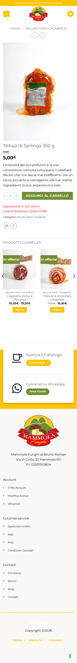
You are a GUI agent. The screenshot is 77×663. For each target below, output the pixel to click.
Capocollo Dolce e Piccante (19, 297)
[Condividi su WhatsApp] (6, 226)
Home (15, 28)
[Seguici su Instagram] (36, 623)
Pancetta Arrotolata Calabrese (57, 297)
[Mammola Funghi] (38, 13)
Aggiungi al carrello (47, 196)
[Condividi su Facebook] (13, 226)
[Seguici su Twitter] (40, 623)
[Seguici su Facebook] (31, 623)
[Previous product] (42, 35)
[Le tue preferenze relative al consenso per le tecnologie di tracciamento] (70, 656)
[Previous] (3, 284)
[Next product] (35, 35)
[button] (6, 14)
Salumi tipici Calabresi (46, 28)
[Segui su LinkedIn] (45, 623)
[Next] (73, 284)
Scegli (20, 309)
